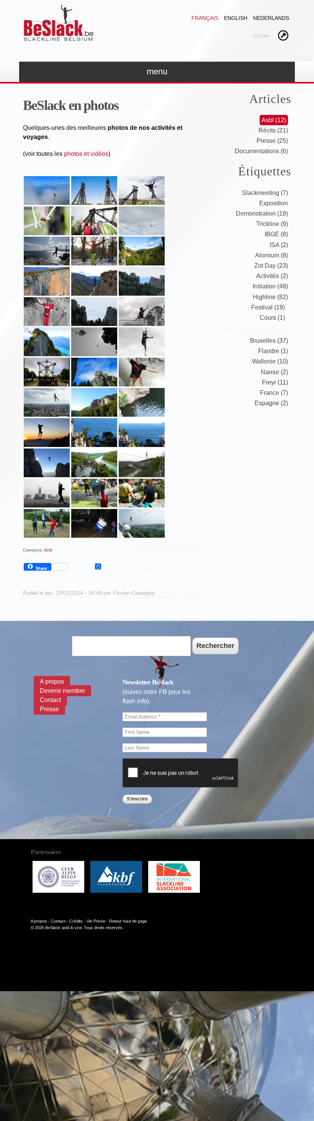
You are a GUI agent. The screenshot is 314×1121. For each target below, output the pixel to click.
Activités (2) (272, 276)
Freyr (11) (275, 382)
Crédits (76, 921)
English (235, 18)
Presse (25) (272, 140)
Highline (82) (270, 297)
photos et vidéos (86, 154)
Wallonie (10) (270, 361)
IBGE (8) (276, 234)
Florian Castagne (134, 593)
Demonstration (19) (262, 213)
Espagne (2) (271, 403)
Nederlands (271, 18)
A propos (52, 681)
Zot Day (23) (271, 265)
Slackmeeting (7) (265, 193)
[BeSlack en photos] (47, 200)
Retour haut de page (128, 921)
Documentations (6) (261, 151)
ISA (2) (279, 245)
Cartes (261, 36)
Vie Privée (96, 921)
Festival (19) (268, 307)
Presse (49, 709)
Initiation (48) (270, 286)
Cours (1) (272, 317)
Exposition (273, 203)
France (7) (274, 392)
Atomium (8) (271, 255)
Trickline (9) (272, 224)
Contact (50, 700)
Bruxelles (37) (269, 340)
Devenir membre (62, 690)
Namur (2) (274, 372)
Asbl (48, 550)
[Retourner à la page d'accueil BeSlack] (58, 37)
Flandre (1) (273, 351)
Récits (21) (273, 130)
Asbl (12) (274, 120)
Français (204, 18)
